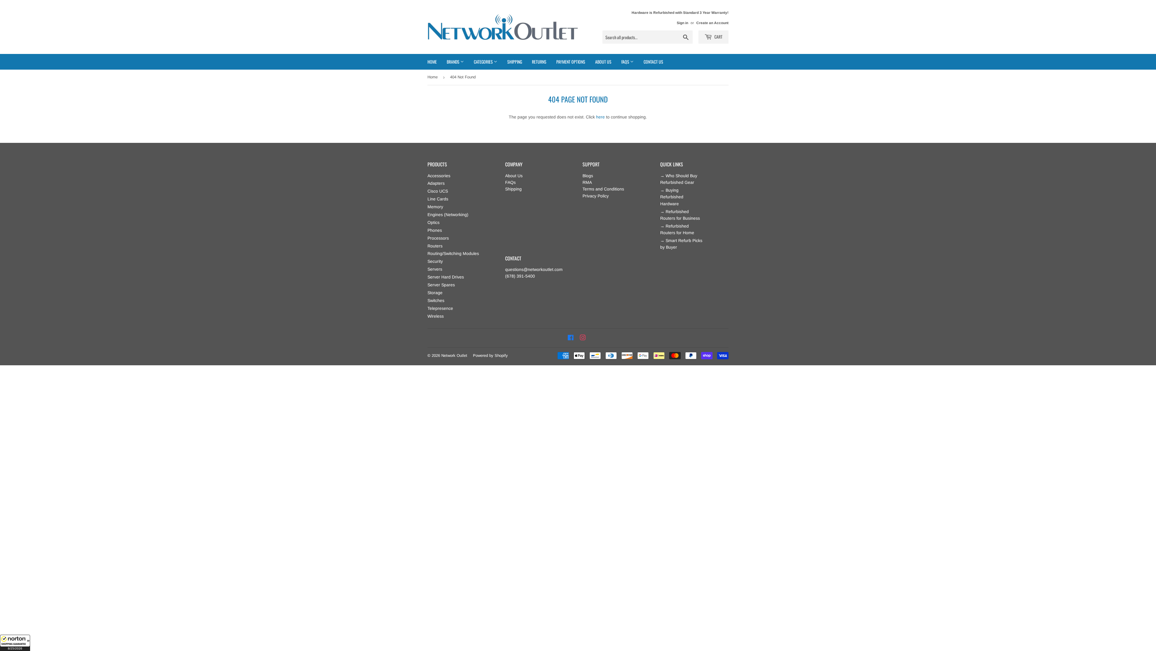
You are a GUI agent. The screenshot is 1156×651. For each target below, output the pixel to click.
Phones (434, 230)
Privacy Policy (596, 195)
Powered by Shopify (490, 355)
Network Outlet (454, 355)
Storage (435, 292)
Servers (434, 269)
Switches (435, 300)
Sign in (682, 23)
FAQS (625, 61)
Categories (484, 61)
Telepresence (440, 308)
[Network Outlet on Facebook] (570, 338)
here (600, 117)
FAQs (510, 182)
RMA (587, 182)
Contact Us (653, 61)
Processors (438, 238)
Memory (435, 206)
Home (432, 61)
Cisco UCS (437, 191)
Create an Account (712, 23)
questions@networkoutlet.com (534, 269)
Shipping (514, 61)
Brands (453, 61)
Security (435, 261)
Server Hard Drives (445, 277)
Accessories (438, 175)
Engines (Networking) (447, 214)
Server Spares (441, 284)
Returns (539, 61)
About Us (603, 61)
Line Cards (437, 199)
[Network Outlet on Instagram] (583, 338)
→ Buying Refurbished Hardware (671, 197)
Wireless (435, 316)
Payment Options (570, 61)
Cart (717, 36)
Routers (435, 246)
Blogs (588, 175)
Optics (433, 222)
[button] (15, 643)
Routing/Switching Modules (453, 253)
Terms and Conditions (603, 189)
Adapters (436, 183)
